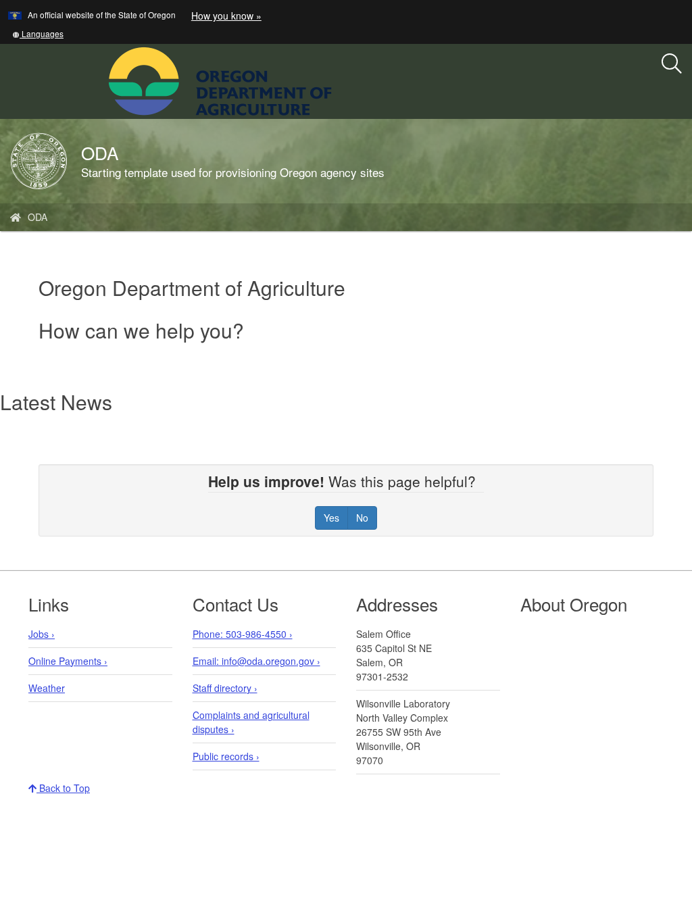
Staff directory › (225, 688)
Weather (46, 688)
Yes (331, 517)
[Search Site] (340, 79)
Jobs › (41, 634)
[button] (38, 33)
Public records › (226, 756)
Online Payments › (67, 661)
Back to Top (63, 788)
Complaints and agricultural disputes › (251, 722)
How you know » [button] (226, 15)
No (362, 517)
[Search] (671, 64)
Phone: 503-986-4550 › (243, 634)
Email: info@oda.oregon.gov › (256, 661)
